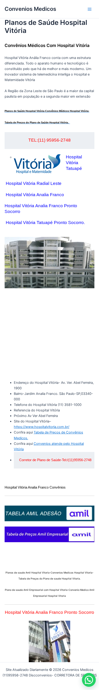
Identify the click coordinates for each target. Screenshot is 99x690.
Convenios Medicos (30, 9)
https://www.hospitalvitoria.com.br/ (41, 427)
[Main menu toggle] (89, 9)
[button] (89, 680)
